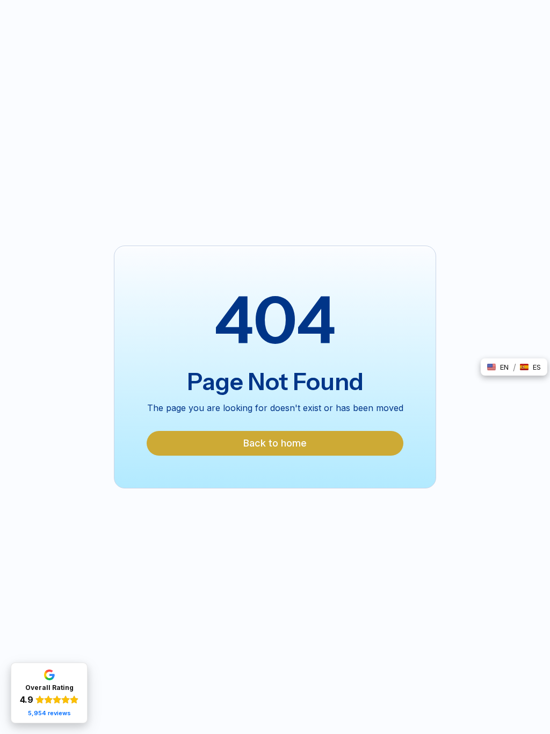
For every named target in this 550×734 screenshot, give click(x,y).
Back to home (275, 443)
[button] (498, 367)
